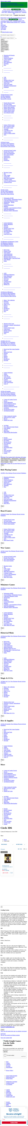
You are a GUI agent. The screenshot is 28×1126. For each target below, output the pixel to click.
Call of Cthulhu (7, 59)
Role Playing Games (5, 458)
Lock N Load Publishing (10, 181)
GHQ (5, 273)
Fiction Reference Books (10, 403)
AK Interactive (7, 378)
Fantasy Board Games (9, 110)
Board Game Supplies (9, 107)
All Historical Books (9, 410)
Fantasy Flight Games (9, 125)
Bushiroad (6, 332)
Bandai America (8, 330)
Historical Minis (4, 46)
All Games (3, 29)
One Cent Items (7, 450)
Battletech (6, 203)
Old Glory (6, 279)
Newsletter (8, 1094)
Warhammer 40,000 (8, 198)
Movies (5, 418)
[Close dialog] (26, 1108)
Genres (5, 453)
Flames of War (7, 251)
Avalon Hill (6, 176)
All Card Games (8, 104)
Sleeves (5, 307)
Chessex (6, 379)
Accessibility (9, 1084)
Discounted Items (8, 447)
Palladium (6, 87)
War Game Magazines (9, 153)
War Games (4, 43)
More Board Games (8, 540)
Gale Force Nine (8, 234)
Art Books (6, 408)
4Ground (6, 227)
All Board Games (5, 514)
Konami (6, 326)
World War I (7, 156)
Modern (6, 159)
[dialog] (14, 968)
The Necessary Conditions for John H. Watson (7, 866)
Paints (5, 261)
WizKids (6, 225)
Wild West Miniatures (9, 209)
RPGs (2, 39)
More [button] (2, 835)
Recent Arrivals (7, 442)
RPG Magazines (8, 62)
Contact (8, 17)
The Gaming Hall (10, 457)
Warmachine (7, 202)
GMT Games (7, 175)
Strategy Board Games (9, 108)
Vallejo (5, 374)
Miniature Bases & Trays (10, 256)
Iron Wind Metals (8, 231)
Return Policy (9, 1078)
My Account (14, 17)
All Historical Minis (5, 636)
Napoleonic (6, 160)
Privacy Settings (9, 1068)
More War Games (8, 577)
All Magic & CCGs (5, 681)
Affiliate (8, 1091)
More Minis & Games (9, 625)
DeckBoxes (6, 308)
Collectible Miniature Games (11, 200)
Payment (8, 1066)
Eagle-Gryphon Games (9, 133)
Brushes (6, 353)
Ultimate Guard (7, 381)
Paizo (5, 78)
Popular (6, 437)
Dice (5, 65)
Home (5, 839)
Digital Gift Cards (8, 420)
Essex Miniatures (8, 276)
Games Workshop (8, 223)
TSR (5, 77)
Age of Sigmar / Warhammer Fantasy (13, 199)
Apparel (6, 429)
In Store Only (7, 451)
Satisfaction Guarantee (11, 1081)
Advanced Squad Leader (10, 150)
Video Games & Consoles (10, 416)
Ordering (8, 1064)
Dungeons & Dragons (9, 55)
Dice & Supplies (4, 49)
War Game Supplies (9, 154)
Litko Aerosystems (8, 382)
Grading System (10, 1083)
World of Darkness (8, 58)
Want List (19, 17)
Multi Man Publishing (9, 178)
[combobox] (8, 35)
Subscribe (14, 1123)
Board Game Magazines (10, 105)
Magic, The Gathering (9, 300)
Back (2, 465)
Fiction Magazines (8, 402)
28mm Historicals (8, 255)
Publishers (23, 473)
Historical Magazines (9, 405)
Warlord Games (7, 277)
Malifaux (6, 206)
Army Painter (7, 376)
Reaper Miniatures (8, 224)
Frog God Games (8, 84)
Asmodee (6, 129)
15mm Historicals (8, 254)
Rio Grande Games (8, 127)
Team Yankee (7, 252)
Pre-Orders (6, 440)
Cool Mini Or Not (8, 130)
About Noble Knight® (11, 1075)
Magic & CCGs (4, 48)
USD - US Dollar (16, 9)
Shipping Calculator (10, 1080)
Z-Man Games (7, 132)
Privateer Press (7, 230)
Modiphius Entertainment (10, 85)
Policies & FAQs (10, 1077)
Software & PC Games (9, 417)
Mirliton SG (7, 284)
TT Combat (6, 232)
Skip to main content (6, 1)
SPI (5, 174)
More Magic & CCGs (9, 713)
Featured (6, 444)
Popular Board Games (9, 103)
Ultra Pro (6, 375)
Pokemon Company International (12, 325)
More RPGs (7, 503)
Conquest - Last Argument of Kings (12, 207)
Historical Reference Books (10, 406)
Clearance (6, 446)
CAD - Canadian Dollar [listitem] (17, 10)
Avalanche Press (8, 182)
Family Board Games (9, 111)
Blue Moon (6, 283)
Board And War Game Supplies (11, 349)
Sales (5, 449)
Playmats (6, 310)
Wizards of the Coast (9, 80)
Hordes (12, 202)
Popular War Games (9, 152)
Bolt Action (6, 249)
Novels (5, 401)
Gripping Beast (7, 281)
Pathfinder (6, 56)
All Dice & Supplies (6, 724)
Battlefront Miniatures (9, 274)
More (2, 51)
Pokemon (6, 301)
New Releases (7, 443)
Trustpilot (8, 1103)
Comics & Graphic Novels (10, 399)
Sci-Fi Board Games (9, 112)
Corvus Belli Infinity (9, 205)
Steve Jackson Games (9, 126)
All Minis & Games (5, 588)
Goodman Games (8, 81)
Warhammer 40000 (8, 593)
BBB (7, 1104)
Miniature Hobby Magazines (11, 210)
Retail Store (3, 17)
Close (2, 1029)
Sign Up (5, 1051)
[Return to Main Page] (1, 675)
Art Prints (6, 425)
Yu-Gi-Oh (6, 303)
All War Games (4, 551)
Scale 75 (6, 383)
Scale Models (7, 259)
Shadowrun (6, 61)
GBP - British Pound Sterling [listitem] (11, 12)
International (9, 1067)
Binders (6, 305)
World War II (7, 157)
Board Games (4, 41)
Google (8, 1102)
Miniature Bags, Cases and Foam (12, 258)
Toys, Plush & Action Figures (11, 427)
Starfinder (6, 63)
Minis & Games (4, 44)
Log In (24, 17)
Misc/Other (6, 431)
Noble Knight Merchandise (10, 432)
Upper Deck (7, 329)
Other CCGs (7, 304)
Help (7, 1061)
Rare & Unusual (8, 439)
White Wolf (6, 83)
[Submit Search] (16, 38)
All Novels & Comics (9, 409)
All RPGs (3, 473)
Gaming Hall (4, 26)
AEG (5, 134)
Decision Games (8, 172)
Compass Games (8, 179)
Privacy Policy (9, 1070)
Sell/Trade (3, 25)
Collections (3, 27)
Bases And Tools (8, 352)
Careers (8, 1089)
